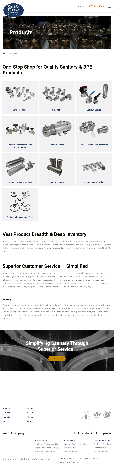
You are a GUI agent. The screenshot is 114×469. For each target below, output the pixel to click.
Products (7, 408)
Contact (30, 421)
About (30, 417)
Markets (6, 417)
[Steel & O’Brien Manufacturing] (13, 10)
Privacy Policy (84, 458)
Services (6, 413)
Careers (6, 421)
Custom (30, 408)
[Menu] (109, 6)
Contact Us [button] (57, 358)
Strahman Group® (102, 440)
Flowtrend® (69, 440)
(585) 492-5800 (96, 6)
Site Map (76, 462)
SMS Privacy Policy (67, 458)
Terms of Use (65, 462)
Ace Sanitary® (41, 440)
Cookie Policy (97, 458)
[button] (20, 97)
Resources (32, 413)
